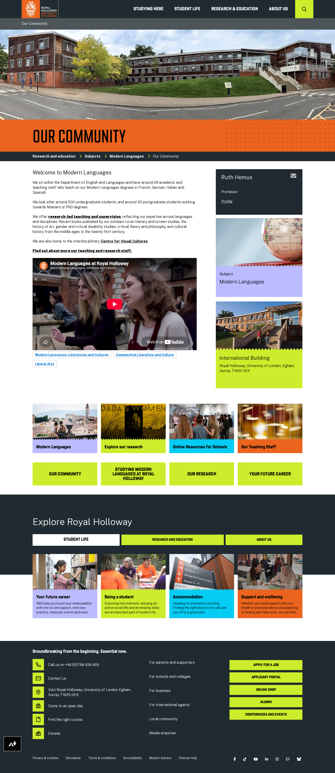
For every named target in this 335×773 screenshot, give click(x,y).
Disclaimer (73, 758)
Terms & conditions (102, 758)
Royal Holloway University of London (40, 9)
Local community (163, 719)
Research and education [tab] (172, 540)
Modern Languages (127, 156)
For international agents (169, 705)
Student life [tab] (76, 540)
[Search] (304, 9)
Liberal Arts (44, 364)
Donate (54, 733)
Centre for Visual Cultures (124, 241)
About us (278, 9)
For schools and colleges (170, 676)
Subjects (92, 156)
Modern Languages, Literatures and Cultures (72, 355)
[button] (234, 759)
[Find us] (223, 380)
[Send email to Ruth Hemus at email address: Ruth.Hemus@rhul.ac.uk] (293, 181)
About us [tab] (264, 540)
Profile (226, 201)
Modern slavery (160, 758)
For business (159, 691)
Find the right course (65, 719)
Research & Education (234, 9)
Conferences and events (266, 715)
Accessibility (132, 758)
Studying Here (148, 9)
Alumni (266, 702)
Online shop (266, 690)
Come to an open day (65, 706)
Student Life (187, 9)
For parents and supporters (172, 662)
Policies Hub (188, 758)
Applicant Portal (266, 677)
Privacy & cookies (45, 758)
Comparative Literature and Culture (145, 355)
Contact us (57, 678)
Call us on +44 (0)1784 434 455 (73, 665)
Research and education (54, 156)
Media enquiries (162, 733)
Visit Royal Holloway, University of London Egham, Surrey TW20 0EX (89, 692)
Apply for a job (266, 665)
